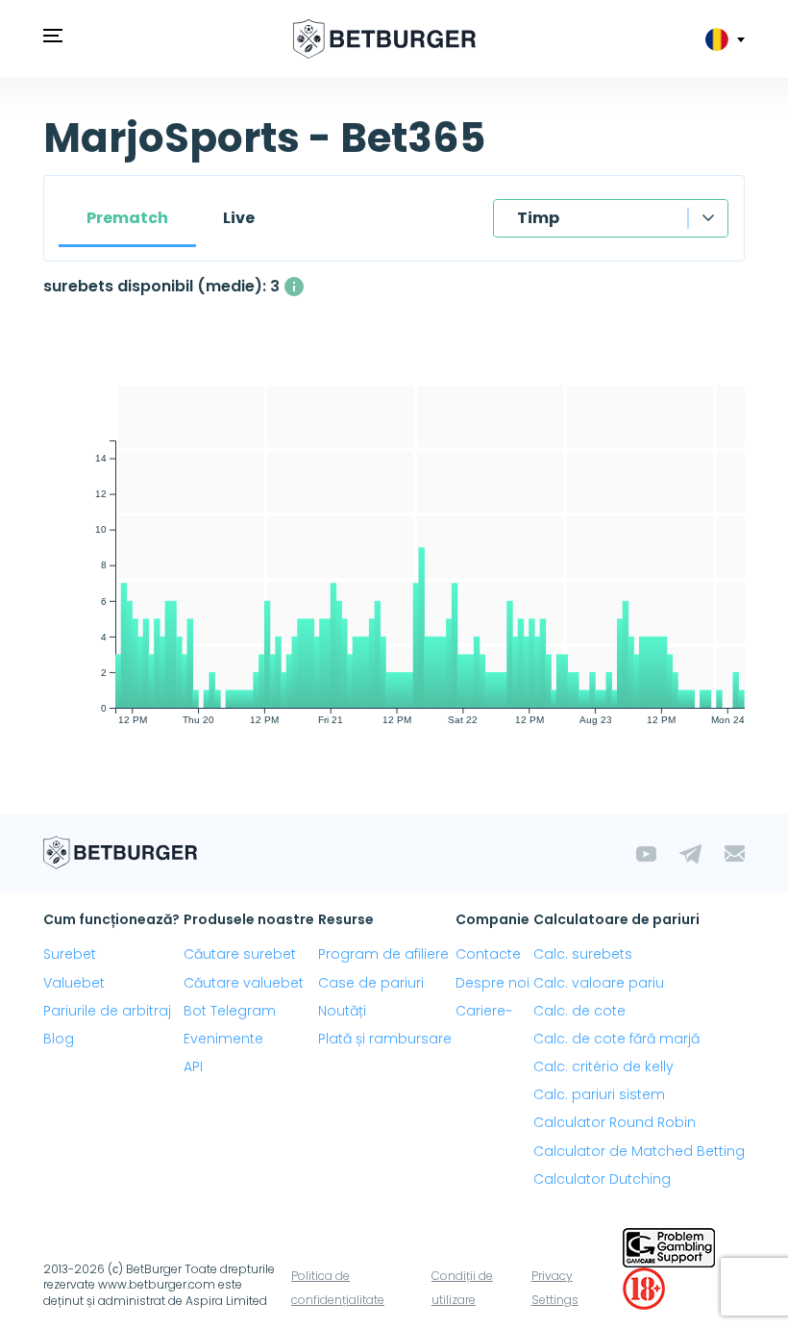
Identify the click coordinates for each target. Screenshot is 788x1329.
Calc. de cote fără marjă (616, 1038)
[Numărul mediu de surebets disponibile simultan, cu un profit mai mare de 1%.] (294, 286)
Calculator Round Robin (614, 1122)
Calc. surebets (582, 954)
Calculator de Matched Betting (639, 1151)
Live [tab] (239, 218)
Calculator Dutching (602, 1179)
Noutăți (342, 1010)
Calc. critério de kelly (603, 1066)
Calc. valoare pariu (598, 982)
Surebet (69, 954)
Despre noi (492, 982)
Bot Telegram (230, 1010)
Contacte (488, 954)
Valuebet (74, 982)
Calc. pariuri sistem (599, 1094)
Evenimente (223, 1038)
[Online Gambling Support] (669, 1246)
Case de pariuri (371, 982)
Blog (58, 1038)
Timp (538, 218)
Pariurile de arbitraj (107, 1010)
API (193, 1066)
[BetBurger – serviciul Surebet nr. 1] (384, 39)
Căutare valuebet (244, 982)
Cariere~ (484, 1010)
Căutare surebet (240, 954)
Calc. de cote (579, 1010)
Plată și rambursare (385, 1038)
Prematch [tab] (127, 218)
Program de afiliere (383, 954)
